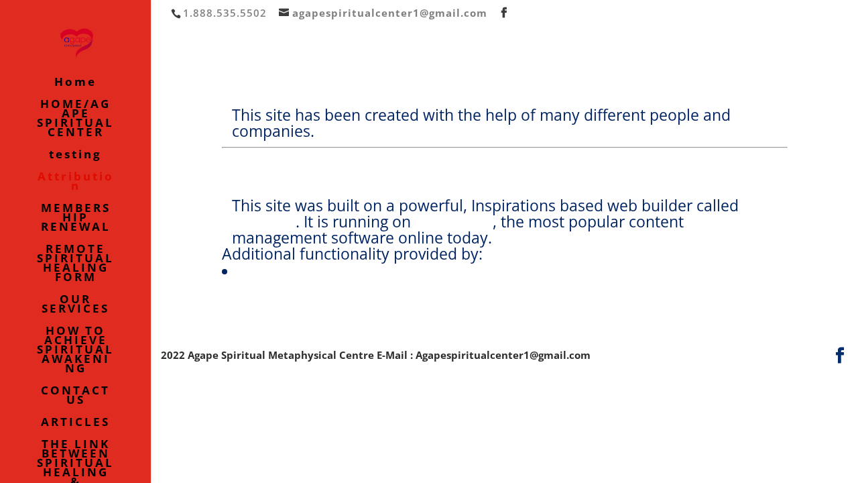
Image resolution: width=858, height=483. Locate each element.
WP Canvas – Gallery (310, 271)
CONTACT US (75, 396)
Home (75, 83)
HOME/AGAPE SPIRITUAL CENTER (75, 119)
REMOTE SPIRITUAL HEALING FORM (75, 264)
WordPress (454, 221)
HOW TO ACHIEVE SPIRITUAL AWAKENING (75, 351)
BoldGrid (264, 221)
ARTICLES (75, 423)
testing (75, 156)
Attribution (76, 182)
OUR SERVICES (75, 305)
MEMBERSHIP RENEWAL (76, 218)
